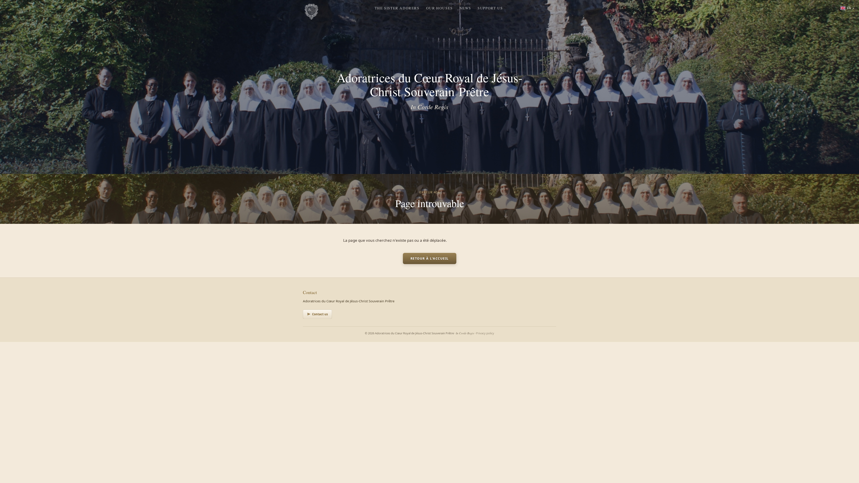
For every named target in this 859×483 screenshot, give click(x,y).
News (465, 8)
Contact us (320, 314)
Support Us (490, 8)
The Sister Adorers (397, 8)
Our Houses (439, 8)
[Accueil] (311, 8)
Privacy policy (485, 333)
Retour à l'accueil (429, 258)
